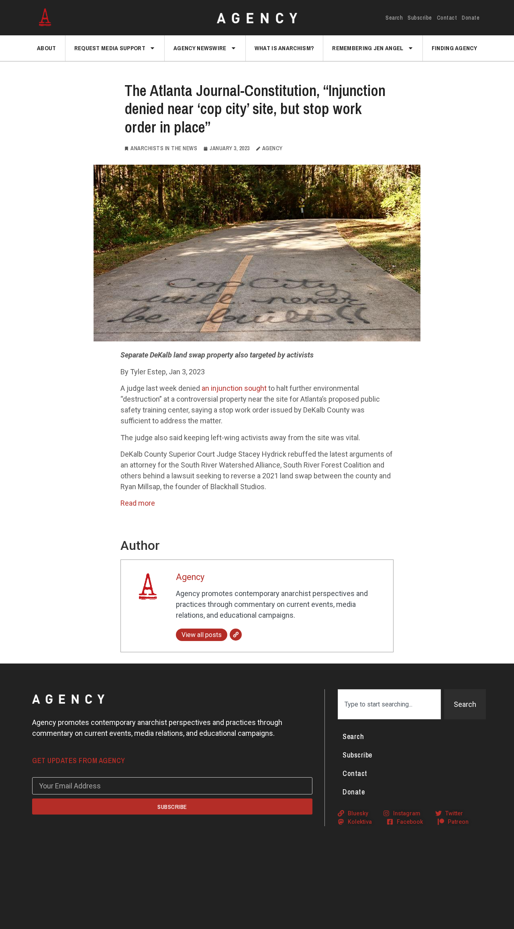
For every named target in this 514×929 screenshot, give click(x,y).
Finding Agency (454, 48)
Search (394, 17)
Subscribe (420, 17)
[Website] (236, 635)
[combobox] (389, 704)
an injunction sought (234, 388)
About (46, 48)
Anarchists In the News (164, 148)
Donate (470, 17)
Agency (190, 577)
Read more (137, 503)
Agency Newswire (199, 48)
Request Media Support (109, 48)
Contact (447, 17)
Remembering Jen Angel (367, 48)
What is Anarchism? (284, 48)
